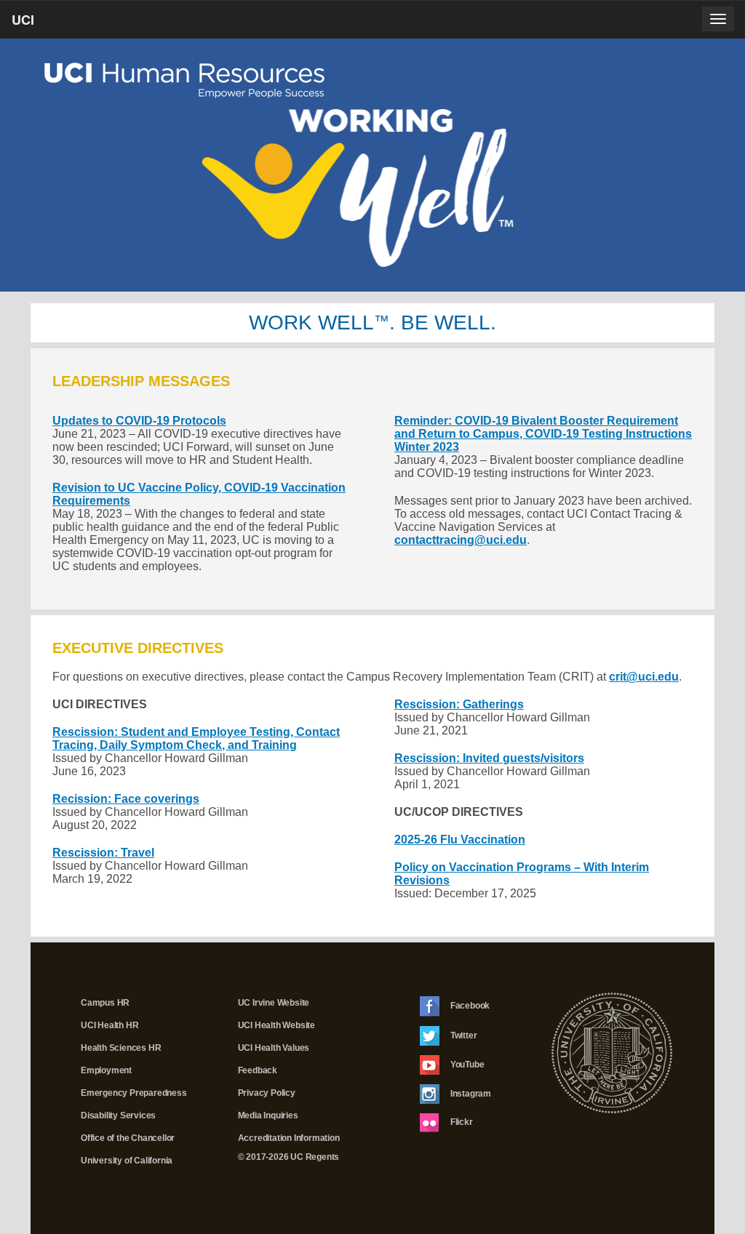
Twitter (462, 1035)
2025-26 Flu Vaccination (459, 839)
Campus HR (105, 1003)
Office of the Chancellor (128, 1138)
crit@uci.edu (644, 676)
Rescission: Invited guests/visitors (489, 758)
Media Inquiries (268, 1115)
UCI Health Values (274, 1048)
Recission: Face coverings (125, 799)
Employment (106, 1070)
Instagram (469, 1093)
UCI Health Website (276, 1025)
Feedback (257, 1070)
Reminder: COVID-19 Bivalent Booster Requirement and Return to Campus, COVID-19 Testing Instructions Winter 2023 (543, 433)
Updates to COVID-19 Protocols (139, 420)
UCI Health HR (109, 1025)
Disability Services (118, 1115)
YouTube (466, 1064)
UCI (48, 24)
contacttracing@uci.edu (460, 540)
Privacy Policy (266, 1093)
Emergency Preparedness (134, 1093)
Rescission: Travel (103, 852)
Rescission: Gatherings (459, 704)
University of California (126, 1160)
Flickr (460, 1122)
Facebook (469, 1006)
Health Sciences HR (121, 1048)
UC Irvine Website (274, 1003)
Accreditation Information (289, 1138)
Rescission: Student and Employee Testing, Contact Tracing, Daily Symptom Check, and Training (196, 738)
